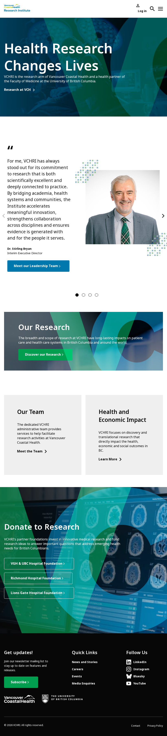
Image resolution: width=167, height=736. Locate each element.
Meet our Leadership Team (36, 266)
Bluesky (139, 676)
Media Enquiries (83, 683)
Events (77, 676)
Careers (77, 669)
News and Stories (85, 662)
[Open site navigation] (160, 8)
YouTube (139, 683)
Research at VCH (17, 90)
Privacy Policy (155, 726)
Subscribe (18, 682)
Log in (142, 11)
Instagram (141, 669)
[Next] (163, 216)
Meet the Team (30, 451)
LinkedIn (139, 662)
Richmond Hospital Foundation (36, 578)
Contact (135, 726)
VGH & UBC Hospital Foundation (36, 563)
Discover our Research (43, 354)
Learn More (108, 459)
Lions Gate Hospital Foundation (36, 593)
